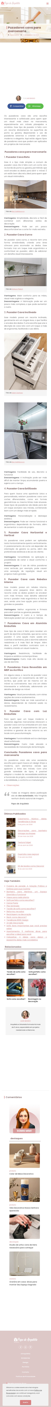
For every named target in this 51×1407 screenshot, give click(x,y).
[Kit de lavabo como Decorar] (11, 869)
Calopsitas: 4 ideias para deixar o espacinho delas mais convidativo (27, 938)
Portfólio (25, 1367)
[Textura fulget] (11, 846)
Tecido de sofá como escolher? (21, 908)
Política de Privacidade (25, 1376)
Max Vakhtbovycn (18, 211)
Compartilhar (18, 106)
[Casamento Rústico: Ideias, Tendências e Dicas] (11, 822)
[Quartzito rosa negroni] (11, 857)
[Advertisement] (25, 70)
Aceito (25, 1402)
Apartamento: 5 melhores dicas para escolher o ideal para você (27, 933)
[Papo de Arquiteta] (10, 4)
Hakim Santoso (17, 393)
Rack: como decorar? (17, 917)
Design (25, 1362)
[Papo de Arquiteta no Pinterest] (30, 1347)
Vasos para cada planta (18, 897)
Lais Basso (31, 98)
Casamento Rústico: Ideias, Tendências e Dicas (32, 820)
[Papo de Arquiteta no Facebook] (20, 1347)
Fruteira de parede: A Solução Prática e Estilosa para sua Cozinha (27, 887)
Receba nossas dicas (17, 1383)
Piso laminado (13, 906)
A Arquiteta (25, 1354)
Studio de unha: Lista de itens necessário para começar (23, 1246)
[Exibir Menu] (47, 3)
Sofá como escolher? (16, 999)
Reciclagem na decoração (19, 914)
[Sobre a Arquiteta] (24, 1118)
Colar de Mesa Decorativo (21, 1174)
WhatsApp (36, 106)
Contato (25, 1372)
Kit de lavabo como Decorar (31, 866)
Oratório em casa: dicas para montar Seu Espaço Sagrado (23, 1283)
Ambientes (25, 1358)
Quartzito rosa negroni (28, 854)
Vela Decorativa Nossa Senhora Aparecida (24, 1209)
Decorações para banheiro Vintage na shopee (32, 832)
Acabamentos (14, 35)
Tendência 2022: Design (17, 920)
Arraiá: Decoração (15, 923)
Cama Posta (12, 903)
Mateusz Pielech (17, 289)
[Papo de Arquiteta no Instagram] (25, 1347)
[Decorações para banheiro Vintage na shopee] (11, 834)
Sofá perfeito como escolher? (20, 900)
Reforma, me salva (15, 911)
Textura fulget (24, 842)
